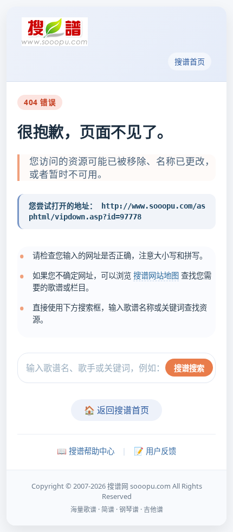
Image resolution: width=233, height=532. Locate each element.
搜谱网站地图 (156, 275)
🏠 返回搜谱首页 (116, 410)
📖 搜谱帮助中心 (85, 451)
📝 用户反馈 (155, 451)
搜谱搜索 (189, 368)
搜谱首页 (189, 61)
